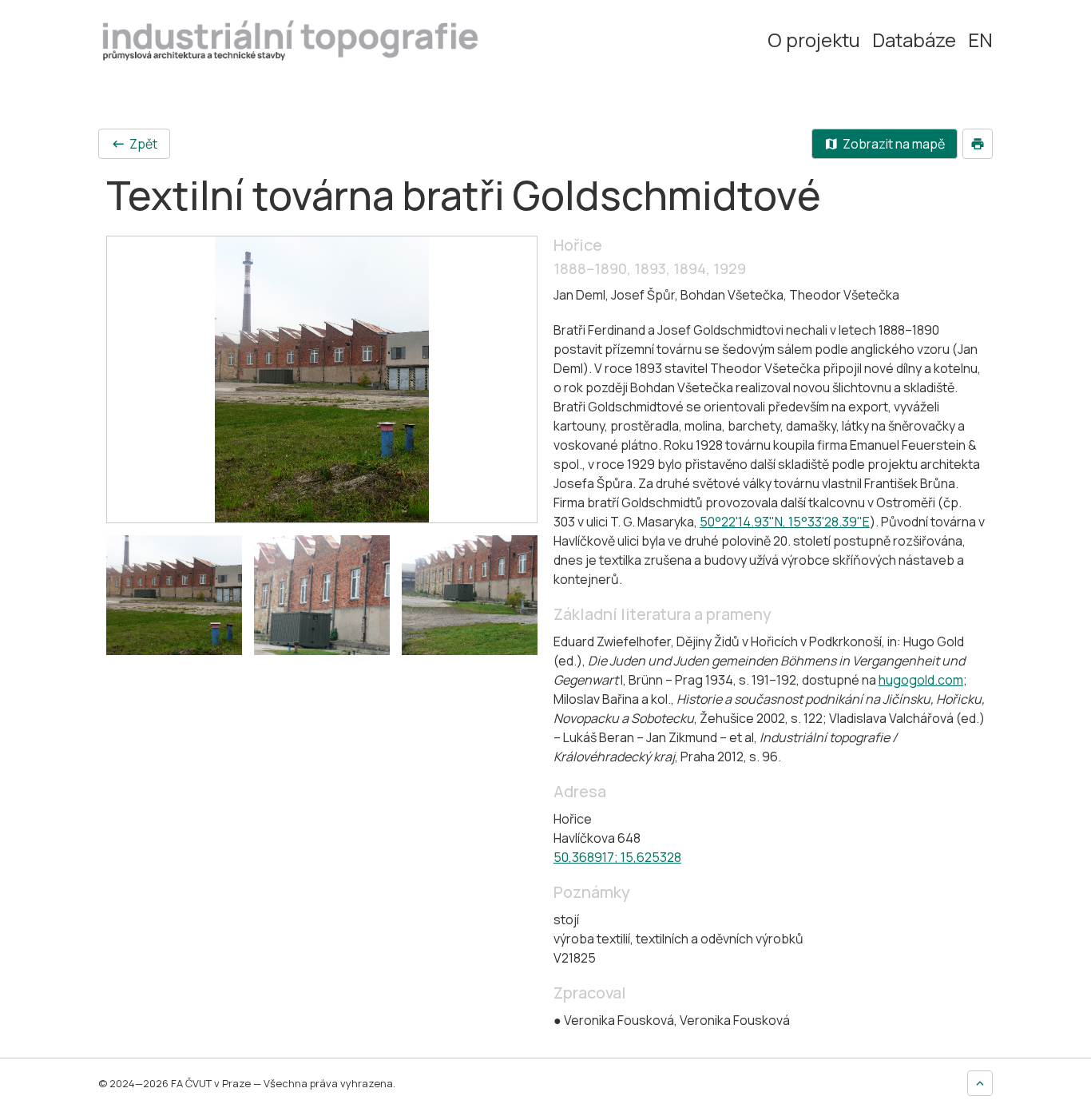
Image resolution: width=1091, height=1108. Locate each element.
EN (980, 40)
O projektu (814, 40)
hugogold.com (921, 680)
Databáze (914, 40)
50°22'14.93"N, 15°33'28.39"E (785, 521)
